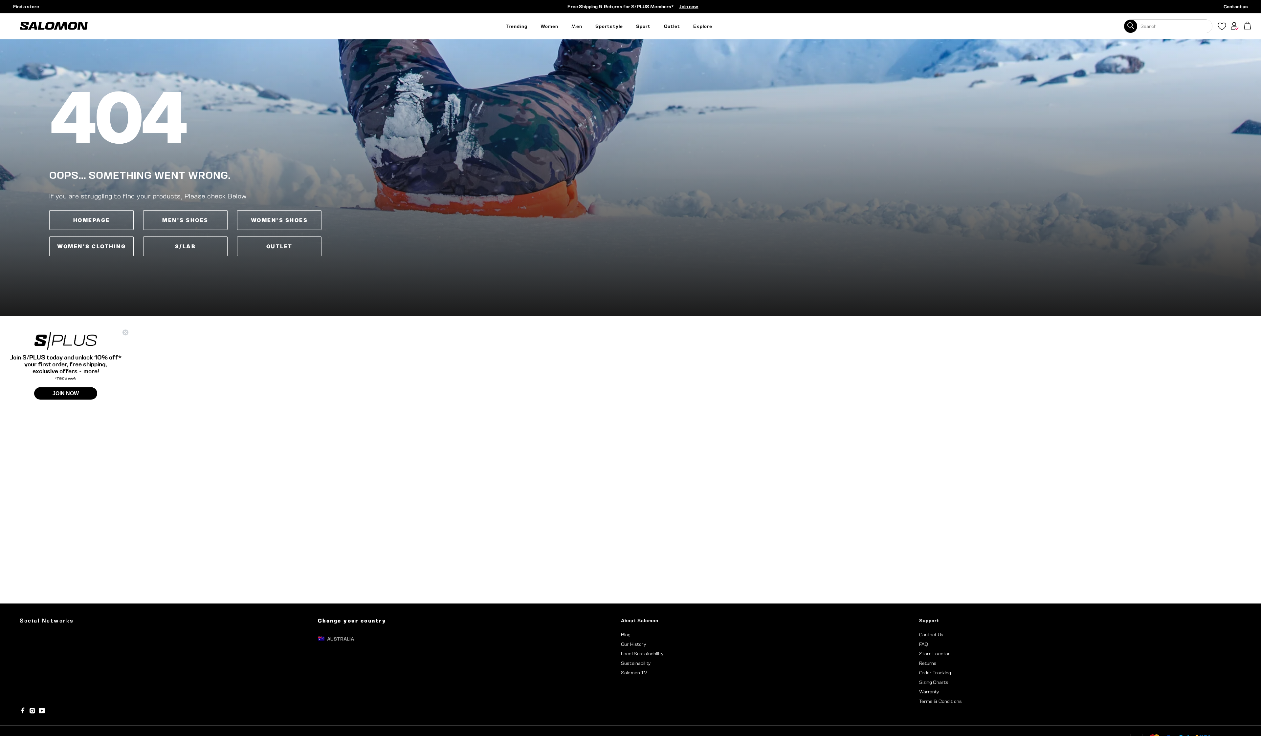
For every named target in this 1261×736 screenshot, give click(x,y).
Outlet (279, 246)
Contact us (1236, 6)
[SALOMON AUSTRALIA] (54, 26)
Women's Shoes (279, 220)
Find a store (26, 6)
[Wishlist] (1222, 27)
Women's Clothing (91, 246)
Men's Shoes (185, 220)
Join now (688, 6)
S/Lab (185, 246)
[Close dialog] (125, 332)
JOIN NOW (66, 393)
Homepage (91, 220)
